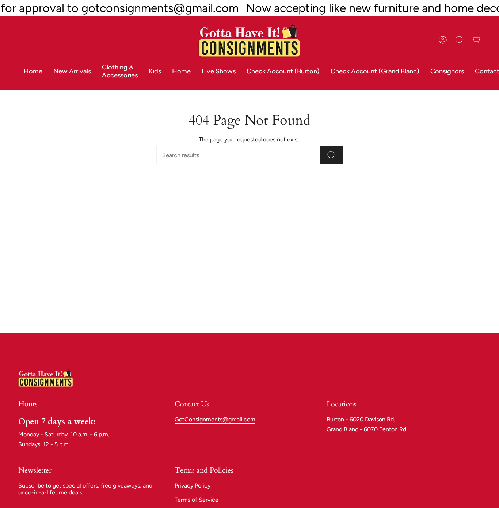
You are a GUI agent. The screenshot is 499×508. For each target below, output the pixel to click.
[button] (119, 71)
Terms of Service (196, 499)
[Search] (331, 155)
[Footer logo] (45, 377)
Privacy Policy (192, 485)
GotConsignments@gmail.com (215, 419)
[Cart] (476, 40)
